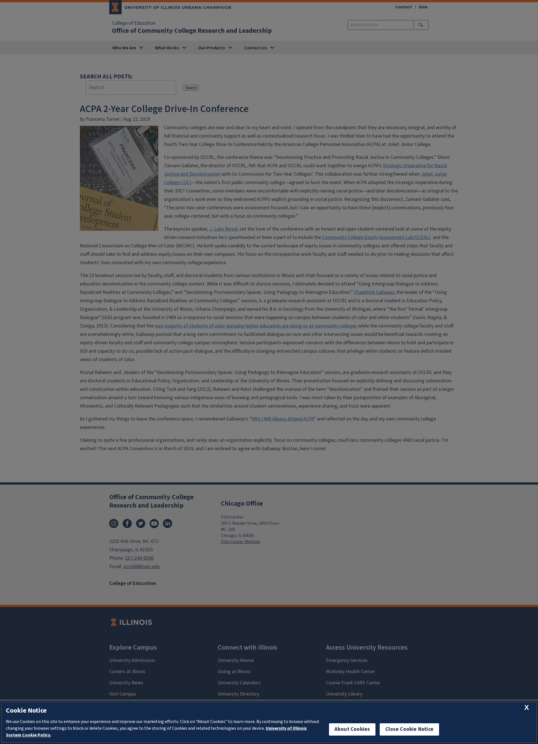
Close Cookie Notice (409, 729)
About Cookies (352, 729)
